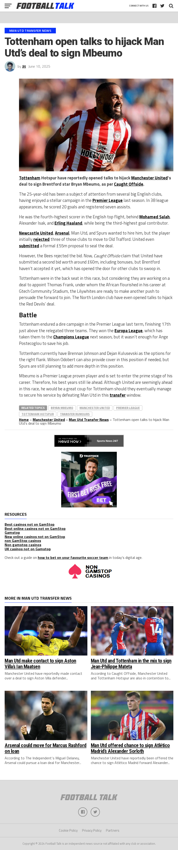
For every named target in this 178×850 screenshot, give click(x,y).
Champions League (71, 337)
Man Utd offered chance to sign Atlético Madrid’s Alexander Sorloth (130, 748)
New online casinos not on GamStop (35, 536)
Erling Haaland (68, 223)
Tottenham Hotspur (38, 414)
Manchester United (149, 178)
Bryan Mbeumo (62, 407)
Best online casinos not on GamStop (35, 528)
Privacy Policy (92, 830)
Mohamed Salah (154, 216)
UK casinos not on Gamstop (28, 549)
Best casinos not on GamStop (29, 524)
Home (24, 419)
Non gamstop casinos (23, 545)
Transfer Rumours (75, 414)
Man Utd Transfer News (89, 419)
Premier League (107, 200)
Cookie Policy (68, 830)
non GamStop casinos (23, 540)
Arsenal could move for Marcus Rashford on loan (45, 748)
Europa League (128, 330)
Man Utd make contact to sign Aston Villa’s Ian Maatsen (40, 663)
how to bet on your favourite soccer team (73, 557)
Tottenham (29, 178)
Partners (112, 830)
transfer (118, 395)
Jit (24, 66)
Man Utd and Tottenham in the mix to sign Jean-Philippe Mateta (131, 663)
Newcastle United (36, 233)
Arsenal (62, 233)
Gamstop (12, 532)
